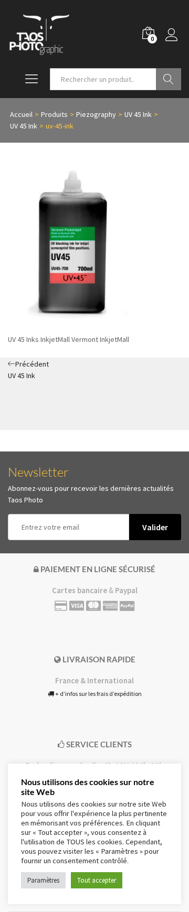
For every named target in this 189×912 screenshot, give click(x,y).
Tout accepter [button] (96, 880)
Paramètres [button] (43, 880)
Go (168, 79)
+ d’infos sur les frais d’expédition (98, 694)
